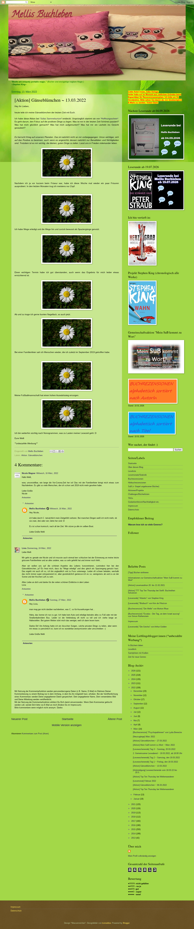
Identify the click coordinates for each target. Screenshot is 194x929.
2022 (133, 687)
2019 (133, 813)
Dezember (138, 691)
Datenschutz (133, 510)
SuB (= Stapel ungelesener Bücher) (143, 486)
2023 (133, 683)
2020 (133, 808)
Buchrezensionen (135, 479)
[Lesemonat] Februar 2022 (144, 781)
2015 (133, 829)
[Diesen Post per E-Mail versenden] (51, 451)
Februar (137, 794)
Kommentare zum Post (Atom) (35, 733)
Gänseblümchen (35, 455)
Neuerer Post (19, 719)
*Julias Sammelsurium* (51, 118)
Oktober (137, 699)
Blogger (126, 923)
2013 (133, 838)
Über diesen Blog (135, 467)
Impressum (133, 506)
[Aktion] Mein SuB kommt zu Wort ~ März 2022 (154, 745)
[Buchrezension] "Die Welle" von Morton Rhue (148, 608)
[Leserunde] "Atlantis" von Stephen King (145, 598)
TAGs (130, 498)
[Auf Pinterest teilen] (62, 451)
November (138, 695)
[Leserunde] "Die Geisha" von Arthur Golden (147, 627)
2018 (133, 817)
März (136, 729)
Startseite (67, 719)
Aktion (24, 455)
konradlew (106, 923)
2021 (133, 804)
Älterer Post (115, 719)
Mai (135, 720)
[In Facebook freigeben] (59, 451)
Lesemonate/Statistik (137, 475)
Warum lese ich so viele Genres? (145, 524)
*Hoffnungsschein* (109, 118)
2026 (133, 671)
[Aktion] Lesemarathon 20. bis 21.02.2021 (146, 585)
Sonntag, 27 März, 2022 (60, 600)
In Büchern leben (135, 645)
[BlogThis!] (53, 451)
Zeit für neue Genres (137, 657)
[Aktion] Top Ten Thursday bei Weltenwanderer (153, 777)
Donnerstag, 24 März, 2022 (39, 548)
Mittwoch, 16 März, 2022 (47, 473)
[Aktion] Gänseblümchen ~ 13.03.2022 (150, 766)
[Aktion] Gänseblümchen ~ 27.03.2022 (150, 741)
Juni (136, 716)
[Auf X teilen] (56, 451)
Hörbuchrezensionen (137, 483)
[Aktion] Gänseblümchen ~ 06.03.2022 (150, 785)
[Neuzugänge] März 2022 (144, 736)
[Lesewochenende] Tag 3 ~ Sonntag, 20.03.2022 (154, 749)
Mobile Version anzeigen (67, 725)
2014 (133, 833)
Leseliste (132, 471)
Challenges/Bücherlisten (138, 494)
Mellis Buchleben (41, 15)
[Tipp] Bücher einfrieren (138, 572)
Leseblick (132, 649)
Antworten (26, 497)
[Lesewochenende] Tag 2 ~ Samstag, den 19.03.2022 (156, 757)
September (139, 704)
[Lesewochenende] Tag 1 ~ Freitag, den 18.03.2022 (155, 762)
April (136, 724)
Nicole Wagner (28, 473)
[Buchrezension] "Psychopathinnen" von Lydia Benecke (157, 732)
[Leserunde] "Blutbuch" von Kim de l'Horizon (147, 603)
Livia (24, 548)
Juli (135, 712)
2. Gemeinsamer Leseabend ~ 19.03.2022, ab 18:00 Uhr (157, 753)
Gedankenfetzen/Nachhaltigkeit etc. (143, 502)
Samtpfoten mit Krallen (138, 653)
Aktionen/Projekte (136, 490)
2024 (133, 679)
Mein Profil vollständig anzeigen (142, 856)
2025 (133, 675)
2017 (133, 821)
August (137, 708)
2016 (133, 825)
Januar (137, 799)
